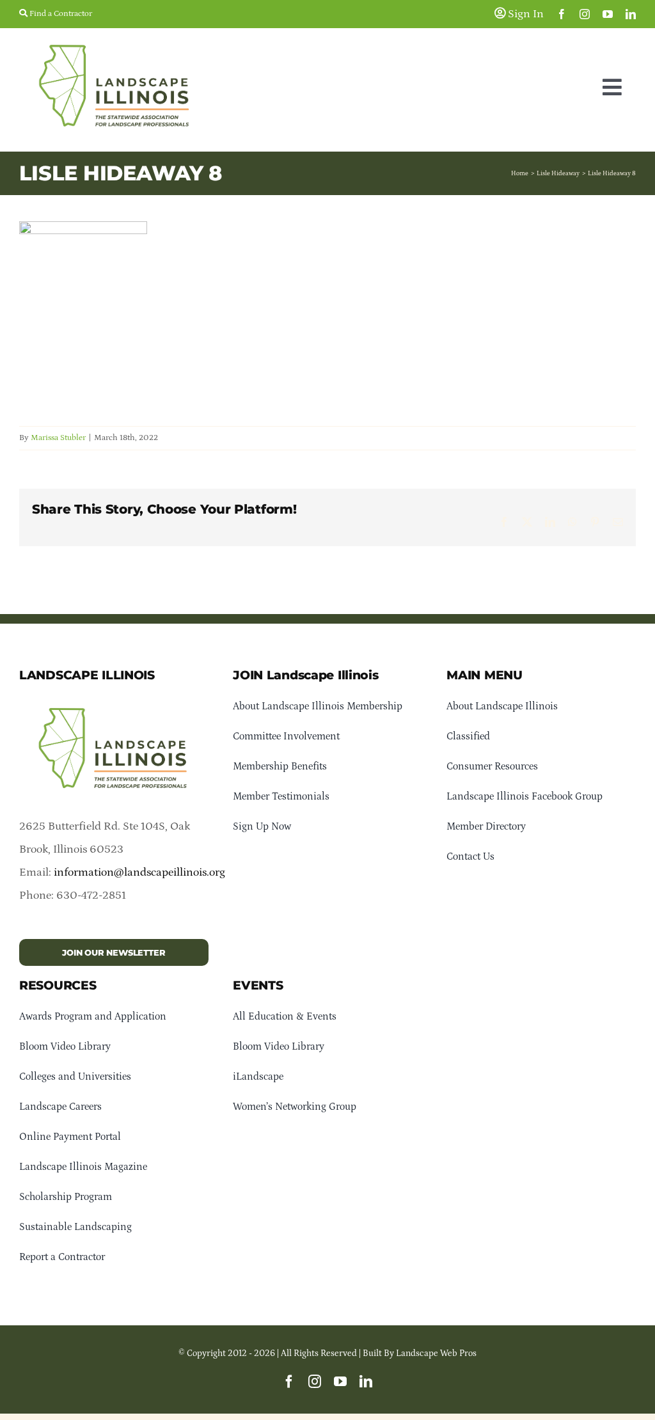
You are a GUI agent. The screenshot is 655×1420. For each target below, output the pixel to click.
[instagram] (585, 14)
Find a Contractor (60, 14)
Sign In (524, 14)
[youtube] (608, 14)
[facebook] (561, 14)
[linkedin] (631, 14)
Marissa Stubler (58, 438)
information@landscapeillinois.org (139, 872)
